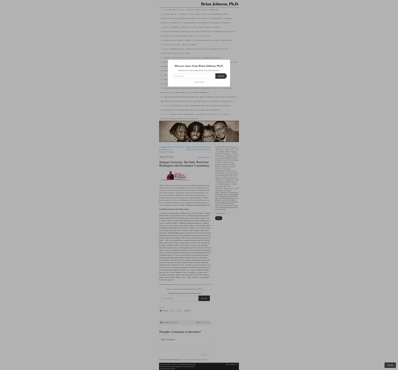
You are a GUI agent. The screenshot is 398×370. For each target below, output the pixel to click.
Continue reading (199, 82)
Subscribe (221, 76)
